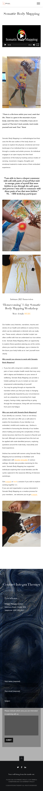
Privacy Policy (22, 779)
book (15, 481)
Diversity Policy (29, 781)
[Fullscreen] (38, 45)
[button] (21, 36)
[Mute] (34, 45)
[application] (21, 36)
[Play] (5, 45)
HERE (27, 313)
